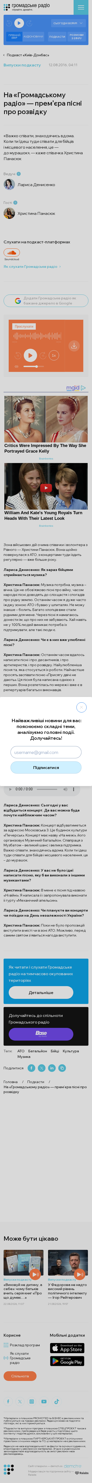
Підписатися (46, 767)
